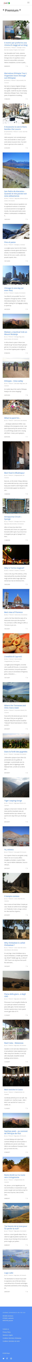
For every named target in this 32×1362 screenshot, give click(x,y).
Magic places (17, 198)
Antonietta (8, 47)
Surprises (11, 50)
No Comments (8, 134)
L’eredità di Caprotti (13, 656)
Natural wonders (20, 80)
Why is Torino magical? (14, 568)
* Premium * (13, 47)
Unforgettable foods (18, 475)
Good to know (17, 420)
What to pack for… (12, 418)
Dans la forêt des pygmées (15, 751)
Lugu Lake (8, 1273)
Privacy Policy (6, 1332)
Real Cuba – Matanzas (13, 1043)
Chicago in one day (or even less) (14, 289)
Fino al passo (10, 242)
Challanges (19, 47)
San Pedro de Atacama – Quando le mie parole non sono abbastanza (15, 193)
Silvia (7, 198)
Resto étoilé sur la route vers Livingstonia (14, 1176)
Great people (16, 383)
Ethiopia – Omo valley (13, 381)
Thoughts (15, 50)
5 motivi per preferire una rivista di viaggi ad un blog (15, 44)
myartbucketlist (9, 131)
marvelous (8, 80)
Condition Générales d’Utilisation (12, 1338)
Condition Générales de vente (11, 1341)
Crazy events (17, 710)
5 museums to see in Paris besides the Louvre (15, 128)
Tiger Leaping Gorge (13, 800)
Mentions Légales (8, 1335)
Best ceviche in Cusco (13, 1089)
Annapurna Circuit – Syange (13, 517)
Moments (22, 198)
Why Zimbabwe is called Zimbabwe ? (14, 944)
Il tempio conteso (11, 896)
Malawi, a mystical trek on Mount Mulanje (15, 333)
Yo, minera (9, 849)
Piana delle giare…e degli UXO (15, 995)
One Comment (21, 50)
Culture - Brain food (23, 131)
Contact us (6, 1329)
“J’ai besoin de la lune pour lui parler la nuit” (15, 1227)
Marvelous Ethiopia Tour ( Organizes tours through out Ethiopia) (15, 75)
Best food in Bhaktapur (14, 473)
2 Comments (22, 244)
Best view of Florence (13, 612)
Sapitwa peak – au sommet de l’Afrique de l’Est (16, 1132)
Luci (6, 244)
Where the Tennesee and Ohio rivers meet (15, 706)
